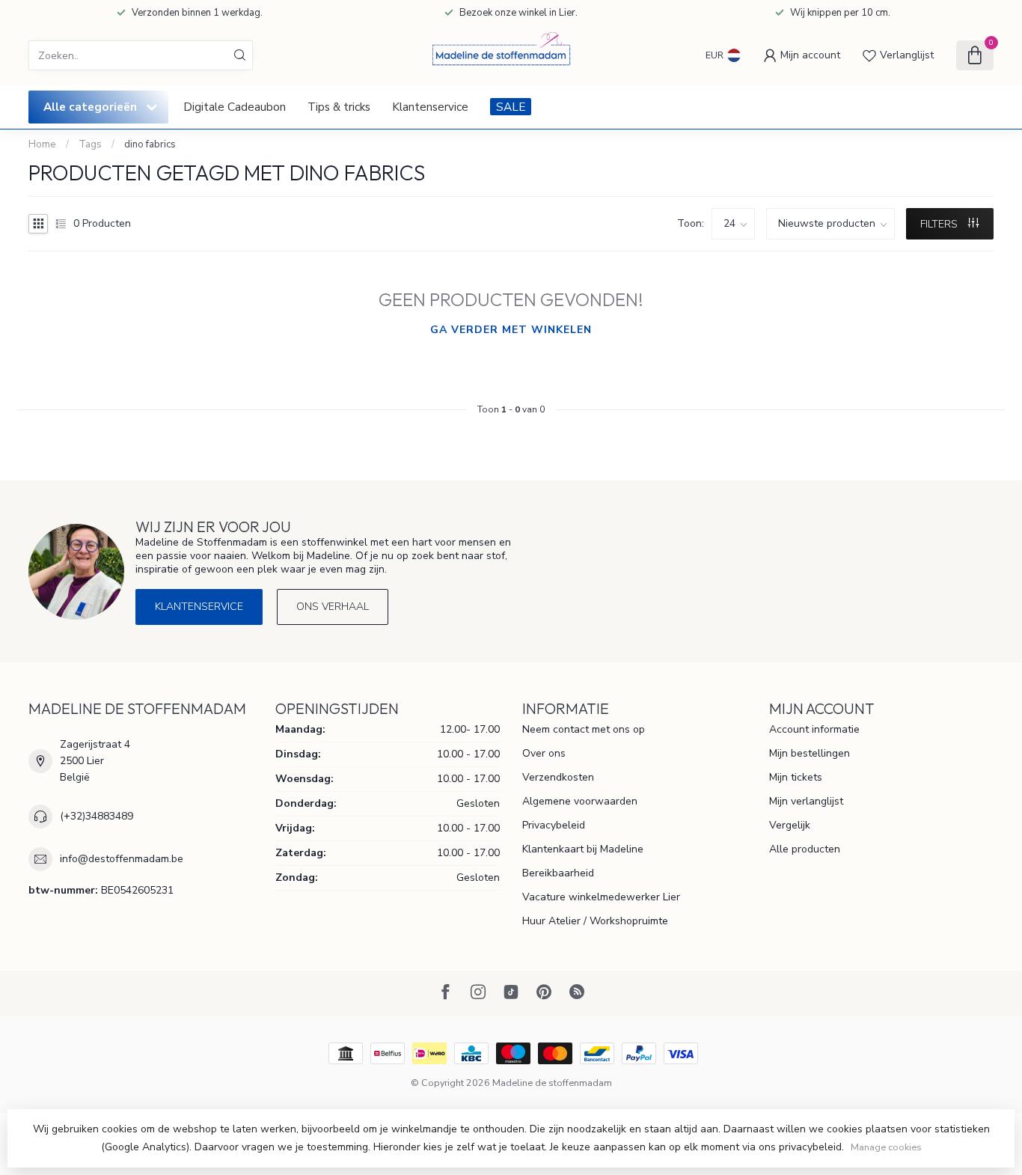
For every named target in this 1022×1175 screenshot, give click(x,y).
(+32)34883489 (96, 816)
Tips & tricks (338, 107)
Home (42, 144)
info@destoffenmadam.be (121, 859)
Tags (90, 144)
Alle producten (804, 849)
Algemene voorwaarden (579, 801)
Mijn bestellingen (809, 753)
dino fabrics (150, 144)
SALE (510, 107)
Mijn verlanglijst (806, 801)
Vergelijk (789, 825)
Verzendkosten (558, 777)
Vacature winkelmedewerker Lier (601, 897)
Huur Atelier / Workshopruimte (595, 921)
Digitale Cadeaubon (234, 107)
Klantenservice (430, 107)
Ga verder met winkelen (511, 330)
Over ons (544, 753)
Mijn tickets (795, 777)
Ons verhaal (332, 606)
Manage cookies (886, 1147)
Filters (940, 224)
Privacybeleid (553, 825)
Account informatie (814, 729)
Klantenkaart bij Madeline (582, 849)
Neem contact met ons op (583, 729)
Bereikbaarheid (558, 873)
